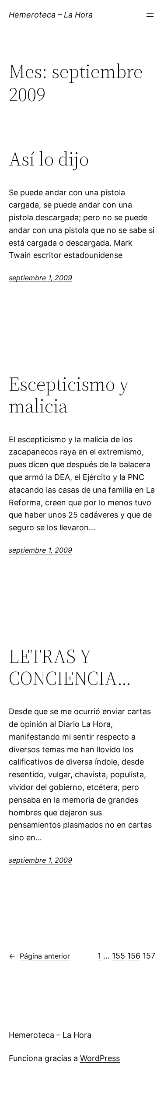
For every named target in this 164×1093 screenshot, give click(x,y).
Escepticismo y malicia (69, 395)
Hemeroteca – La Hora (51, 14)
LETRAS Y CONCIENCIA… (70, 667)
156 (133, 955)
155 (118, 955)
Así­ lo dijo (49, 159)
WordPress (100, 1058)
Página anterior (39, 956)
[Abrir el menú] (150, 15)
